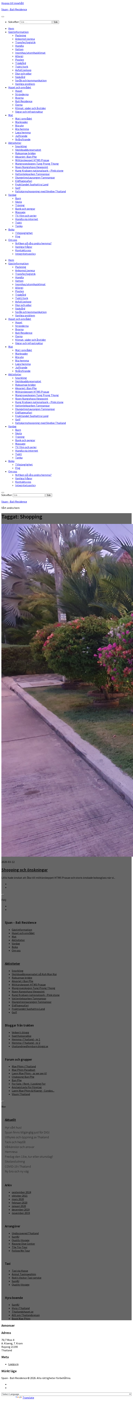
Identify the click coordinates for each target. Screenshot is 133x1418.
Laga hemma (23, 132)
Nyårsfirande (22, 139)
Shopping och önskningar (24, 869)
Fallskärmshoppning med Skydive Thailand (40, 191)
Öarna (19, 104)
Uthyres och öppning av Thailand (27, 1137)
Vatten (19, 49)
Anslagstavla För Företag (27, 1087)
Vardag (12, 195)
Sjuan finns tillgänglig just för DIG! (27, 1132)
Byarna (19, 97)
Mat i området (23, 118)
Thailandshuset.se (22, 1311)
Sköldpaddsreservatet (28, 149)
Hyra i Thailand (21, 1308)
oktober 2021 (20, 1195)
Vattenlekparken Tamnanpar (32, 174)
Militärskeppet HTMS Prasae (32, 160)
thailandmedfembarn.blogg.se (30, 1046)
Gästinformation (18, 32)
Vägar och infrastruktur (29, 111)
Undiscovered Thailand (25, 1233)
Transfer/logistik (25, 42)
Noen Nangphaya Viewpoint (31, 167)
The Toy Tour (19, 1247)
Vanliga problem (25, 84)
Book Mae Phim (21, 1318)
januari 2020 (19, 1206)
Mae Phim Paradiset (23, 1070)
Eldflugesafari (23, 181)
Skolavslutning (15, 1161)
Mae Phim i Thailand (24, 1066)
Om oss (12, 240)
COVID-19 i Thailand (18, 1166)
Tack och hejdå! (15, 1142)
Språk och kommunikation (31, 80)
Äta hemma (22, 129)
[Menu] (2, 16)
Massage (20, 212)
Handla (19, 45)
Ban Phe (17, 1080)
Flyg (17, 236)
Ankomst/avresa (25, 39)
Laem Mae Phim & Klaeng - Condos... (33, 1090)
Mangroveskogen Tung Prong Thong (37, 163)
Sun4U (15, 1236)
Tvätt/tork (21, 66)
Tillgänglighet (24, 233)
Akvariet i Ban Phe (26, 156)
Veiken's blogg (20, 1032)
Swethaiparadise (21, 1036)
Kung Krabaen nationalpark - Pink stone (36, 995)
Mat (10, 115)
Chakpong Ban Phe (23, 1076)
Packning (20, 35)
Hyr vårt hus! (13, 1127)
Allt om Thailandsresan (26, 1315)
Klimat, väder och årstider (30, 108)
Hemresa (11, 1152)
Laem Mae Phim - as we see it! (29, 1073)
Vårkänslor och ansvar (19, 1147)
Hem (11, 28)
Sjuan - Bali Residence (14, 9)
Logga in (13, 1364)
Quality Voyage (20, 1240)
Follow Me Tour (21, 1250)
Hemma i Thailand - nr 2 (26, 1043)
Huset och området (19, 87)
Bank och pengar (25, 208)
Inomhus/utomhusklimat (30, 52)
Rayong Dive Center (23, 1243)
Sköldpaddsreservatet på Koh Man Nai (34, 974)
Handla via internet (26, 219)
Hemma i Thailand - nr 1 (26, 1039)
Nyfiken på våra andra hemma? (33, 243)
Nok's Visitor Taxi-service (26, 1277)
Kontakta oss (23, 250)
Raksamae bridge (25, 153)
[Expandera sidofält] (2, 894)
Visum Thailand (21, 1094)
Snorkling (21, 146)
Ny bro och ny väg (17, 1171)
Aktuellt (10, 1120)
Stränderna (22, 94)
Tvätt (18, 222)
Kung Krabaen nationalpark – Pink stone (39, 170)
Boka (11, 229)
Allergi (19, 56)
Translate (28, 1397)
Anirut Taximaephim (24, 1274)
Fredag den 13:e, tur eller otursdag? (29, 1157)
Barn (18, 198)
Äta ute (19, 125)
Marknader (21, 122)
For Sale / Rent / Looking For (29, 1083)
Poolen (19, 59)
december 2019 (21, 1209)
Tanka (19, 226)
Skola (18, 201)
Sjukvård (20, 77)
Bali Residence (23, 101)
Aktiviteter (14, 143)
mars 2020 (18, 1199)
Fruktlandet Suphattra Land (31, 184)
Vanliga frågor (23, 247)
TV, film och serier (26, 215)
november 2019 (21, 1213)
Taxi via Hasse (20, 1270)
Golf (17, 188)
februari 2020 (19, 1202)
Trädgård (20, 63)
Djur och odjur (23, 73)
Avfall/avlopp (23, 70)
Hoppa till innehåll (12, 3)
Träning (20, 205)
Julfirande (21, 136)
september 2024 (21, 1192)
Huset (18, 91)
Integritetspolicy (25, 253)
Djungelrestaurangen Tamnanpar (35, 177)
